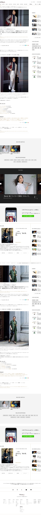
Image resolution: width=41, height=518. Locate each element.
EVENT (13, 499)
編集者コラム (39, 501)
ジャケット (13, 37)
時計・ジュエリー (5, 503)
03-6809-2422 (13, 113)
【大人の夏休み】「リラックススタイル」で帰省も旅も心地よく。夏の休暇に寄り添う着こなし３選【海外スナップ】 (13, 374)
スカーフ (16, 37)
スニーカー (11, 37)
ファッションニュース (35, 46)
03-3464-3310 (9, 107)
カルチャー (21, 510)
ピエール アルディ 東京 (2, 106)
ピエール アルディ (26, 37)
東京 (33, 303)
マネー (21, 502)
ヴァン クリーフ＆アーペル (29, 503)
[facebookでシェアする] (22, 45)
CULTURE (21, 499)
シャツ (10, 291)
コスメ (9, 502)
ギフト (16, 501)
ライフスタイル (21, 511)
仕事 (20, 501)
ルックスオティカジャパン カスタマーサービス (5, 365)
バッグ (22, 37)
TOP (0, 6)
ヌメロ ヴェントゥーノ (24, 291)
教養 (20, 503)
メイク (9, 501)
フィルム (1, 109)
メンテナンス (9, 503)
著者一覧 (39, 503)
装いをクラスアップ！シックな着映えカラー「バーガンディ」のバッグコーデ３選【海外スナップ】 (11, 120)
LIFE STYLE (17, 499)
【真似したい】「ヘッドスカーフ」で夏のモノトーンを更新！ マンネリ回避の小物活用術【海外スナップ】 (12, 373)
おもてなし (17, 503)
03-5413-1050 (15, 368)
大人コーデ (6, 37)
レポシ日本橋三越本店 (2, 366)
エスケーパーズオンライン (3, 112)
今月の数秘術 (35, 502)
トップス (14, 291)
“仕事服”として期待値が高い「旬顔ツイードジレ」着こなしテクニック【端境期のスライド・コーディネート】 (13, 119)
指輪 (18, 291)
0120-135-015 (4, 362)
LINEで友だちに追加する (28, 436)
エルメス (27, 502)
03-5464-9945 (9, 112)
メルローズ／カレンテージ (3, 107)
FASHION (1, 27)
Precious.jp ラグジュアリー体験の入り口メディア (22, 496)
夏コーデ (8, 291)
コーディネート (8, 6)
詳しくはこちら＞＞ (18, 242)
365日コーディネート (13, 6)
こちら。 (13, 244)
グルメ (13, 502)
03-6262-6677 (8, 366)
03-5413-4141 (5, 109)
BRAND (27, 499)
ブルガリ (27, 501)
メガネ (16, 291)
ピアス (21, 37)
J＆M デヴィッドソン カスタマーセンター (5, 113)
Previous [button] (0, 183)
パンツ (19, 37)
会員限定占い (35, 503)
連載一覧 (39, 502)
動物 (16, 502)
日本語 (35, 303)
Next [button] (40, 183)
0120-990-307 (14, 365)
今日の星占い (35, 501)
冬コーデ (8, 37)
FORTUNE (35, 499)
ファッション (3, 6)
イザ (0, 362)
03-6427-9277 (6, 108)
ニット (17, 37)
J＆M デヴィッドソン (2, 132)
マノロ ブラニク (8, 292)
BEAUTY (9, 499)
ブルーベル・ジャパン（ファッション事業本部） (5, 368)
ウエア (4, 502)
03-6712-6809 (9, 106)
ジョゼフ (1, 292)
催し (13, 501)
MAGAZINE (39, 499)
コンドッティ (1, 108)
